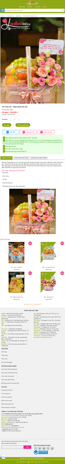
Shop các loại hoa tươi (7, 404)
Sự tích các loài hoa (6, 397)
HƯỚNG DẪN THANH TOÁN (21, 158)
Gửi (27, 447)
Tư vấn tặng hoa (5, 393)
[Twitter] (39, 448)
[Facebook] (35, 448)
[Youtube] (52, 448)
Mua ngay (6, 125)
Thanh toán (37, 6)
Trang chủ (2, 16)
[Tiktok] (43, 448)
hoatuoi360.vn (29, 458)
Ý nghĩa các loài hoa (6, 390)
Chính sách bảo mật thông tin (9, 369)
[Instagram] (48, 448)
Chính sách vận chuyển (7, 376)
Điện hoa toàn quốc (6, 400)
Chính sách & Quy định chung (9, 372)
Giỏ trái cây (18, 16)
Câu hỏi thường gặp (6, 362)
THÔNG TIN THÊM (6, 158)
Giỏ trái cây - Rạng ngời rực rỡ (30, 16)
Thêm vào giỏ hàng (22, 125)
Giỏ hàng (22, 6)
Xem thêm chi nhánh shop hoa (42, 337)
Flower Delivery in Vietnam (8, 407)
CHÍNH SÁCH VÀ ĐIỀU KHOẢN (39, 158)
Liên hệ (45, 6)
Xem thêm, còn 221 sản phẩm (32, 304)
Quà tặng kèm (10, 16)
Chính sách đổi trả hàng (7, 379)
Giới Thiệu (30, 6)
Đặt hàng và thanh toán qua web (10, 383)
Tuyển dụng (4, 355)
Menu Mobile (2, 10)
